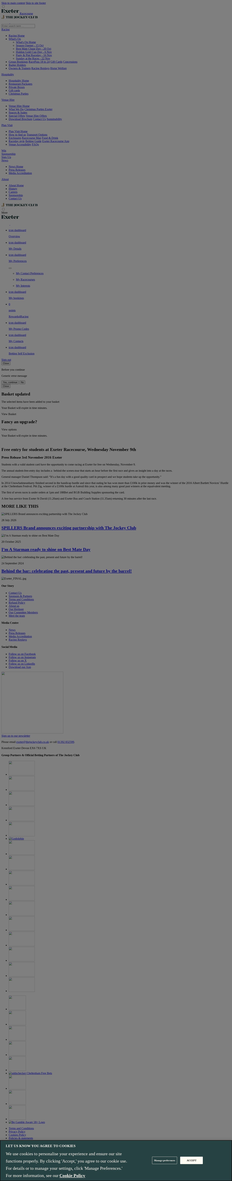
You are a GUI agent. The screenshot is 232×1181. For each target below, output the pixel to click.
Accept (191, 1160)
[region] (116, 1160)
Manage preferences (164, 1160)
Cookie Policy (72, 1175)
